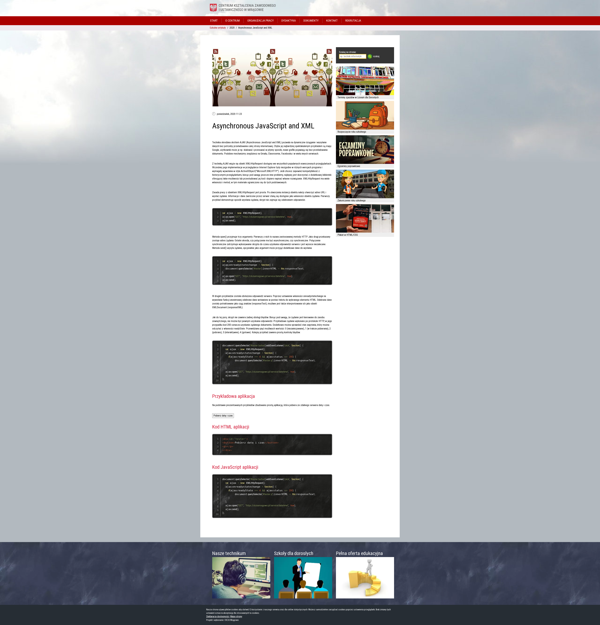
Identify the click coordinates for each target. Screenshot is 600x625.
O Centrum (232, 20)
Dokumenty (311, 20)
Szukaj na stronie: (347, 52)
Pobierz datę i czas (223, 415)
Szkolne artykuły (218, 27)
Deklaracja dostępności (217, 616)
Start (214, 20)
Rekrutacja (353, 20)
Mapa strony (236, 616)
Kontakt (332, 20)
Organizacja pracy (260, 20)
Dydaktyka (288, 20)
